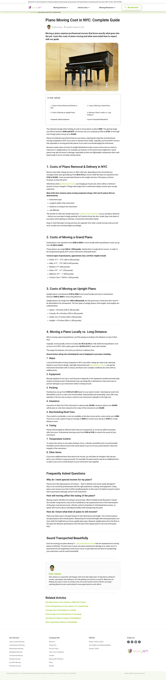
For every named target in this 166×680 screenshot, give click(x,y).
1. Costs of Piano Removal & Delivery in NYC (64, 107)
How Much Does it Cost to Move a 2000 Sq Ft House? (66, 602)
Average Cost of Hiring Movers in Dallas (61, 610)
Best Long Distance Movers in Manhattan (61, 622)
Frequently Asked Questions (60, 119)
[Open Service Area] (89, 7)
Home (31, 12)
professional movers (68, 184)
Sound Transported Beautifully (97, 119)
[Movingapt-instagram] (139, 642)
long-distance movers (98, 365)
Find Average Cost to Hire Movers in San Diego (63, 614)
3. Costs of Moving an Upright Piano (63, 112)
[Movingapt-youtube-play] (135, 642)
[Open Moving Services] (67, 7)
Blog (35, 12)
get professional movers (86, 543)
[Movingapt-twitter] (132, 642)
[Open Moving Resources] (115, 7)
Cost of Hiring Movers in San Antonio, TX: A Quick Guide (67, 606)
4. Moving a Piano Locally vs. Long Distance (99, 114)
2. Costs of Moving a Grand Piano (98, 106)
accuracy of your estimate (88, 214)
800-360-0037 (133, 8)
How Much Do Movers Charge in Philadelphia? (63, 618)
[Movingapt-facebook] (128, 642)
